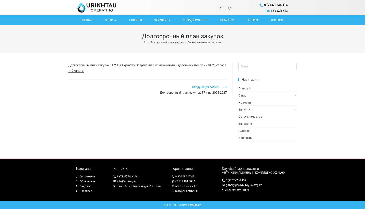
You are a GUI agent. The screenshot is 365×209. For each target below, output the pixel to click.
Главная (86, 20)
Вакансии (227, 20)
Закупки (160, 20)
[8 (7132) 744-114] (262, 5)
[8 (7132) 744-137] (255, 180)
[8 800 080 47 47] (195, 176)
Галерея (252, 20)
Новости (135, 20)
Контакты (278, 20)
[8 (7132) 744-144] (140, 176)
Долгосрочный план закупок (204, 42)
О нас (109, 20)
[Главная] (145, 42)
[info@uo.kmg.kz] (262, 10)
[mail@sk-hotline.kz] (195, 191)
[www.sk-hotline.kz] (195, 186)
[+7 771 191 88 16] (195, 181)
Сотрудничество (195, 20)
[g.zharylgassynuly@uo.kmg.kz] (255, 185)
